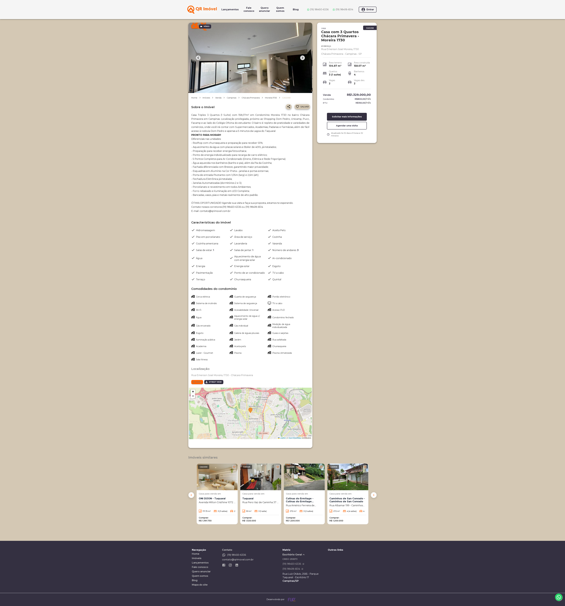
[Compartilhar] (289, 106)
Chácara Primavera (251, 98)
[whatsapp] (558, 597)
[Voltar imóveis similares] (191, 495)
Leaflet (282, 438)
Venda (218, 98)
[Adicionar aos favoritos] (234, 467)
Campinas (231, 98)
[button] (250, 410)
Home (194, 98)
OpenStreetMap (295, 438)
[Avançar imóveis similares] (374, 495)
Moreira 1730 (271, 98)
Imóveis (206, 98)
